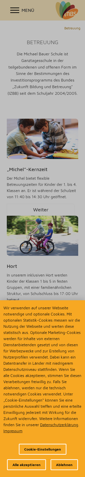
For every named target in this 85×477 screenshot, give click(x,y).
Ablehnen (64, 465)
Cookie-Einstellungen (42, 449)
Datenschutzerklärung (59, 425)
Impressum (12, 431)
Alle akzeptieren (26, 465)
